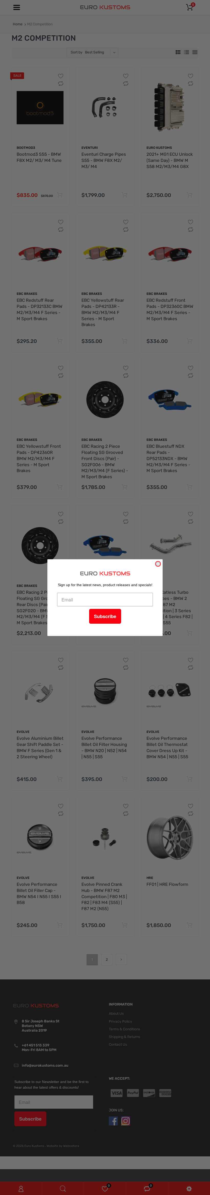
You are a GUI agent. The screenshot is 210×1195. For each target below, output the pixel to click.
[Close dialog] (158, 563)
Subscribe (105, 616)
